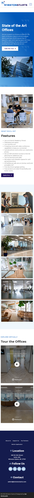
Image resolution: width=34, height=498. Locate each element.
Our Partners (24, 440)
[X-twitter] (15, 469)
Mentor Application (17, 444)
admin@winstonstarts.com (17, 482)
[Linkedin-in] (24, 469)
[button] (30, 4)
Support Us (16, 440)
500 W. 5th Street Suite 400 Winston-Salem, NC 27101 (17, 457)
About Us (8, 440)
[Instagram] (19, 469)
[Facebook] (10, 469)
